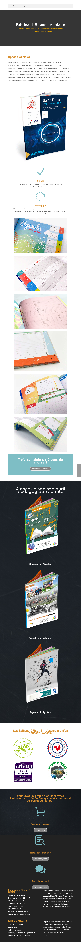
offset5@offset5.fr (20, 911)
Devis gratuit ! (40, 830)
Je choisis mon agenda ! (40, 469)
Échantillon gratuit (40, 859)
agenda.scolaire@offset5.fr (24, 933)
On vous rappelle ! (40, 887)
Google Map (25, 914)
